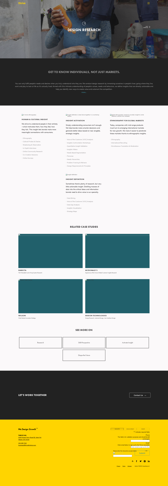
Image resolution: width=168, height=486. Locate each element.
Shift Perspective (84, 342)
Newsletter (117, 428)
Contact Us (138, 395)
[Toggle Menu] (148, 3)
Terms (123, 466)
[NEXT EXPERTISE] (149, 27)
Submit (142, 453)
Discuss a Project (130, 428)
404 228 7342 (22, 443)
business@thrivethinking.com (27, 445)
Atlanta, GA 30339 (23, 439)
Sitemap (130, 466)
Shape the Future (84, 355)
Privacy (118, 466)
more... (84, 92)
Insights (143, 428)
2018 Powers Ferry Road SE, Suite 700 (29, 437)
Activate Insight (127, 342)
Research (40, 342)
